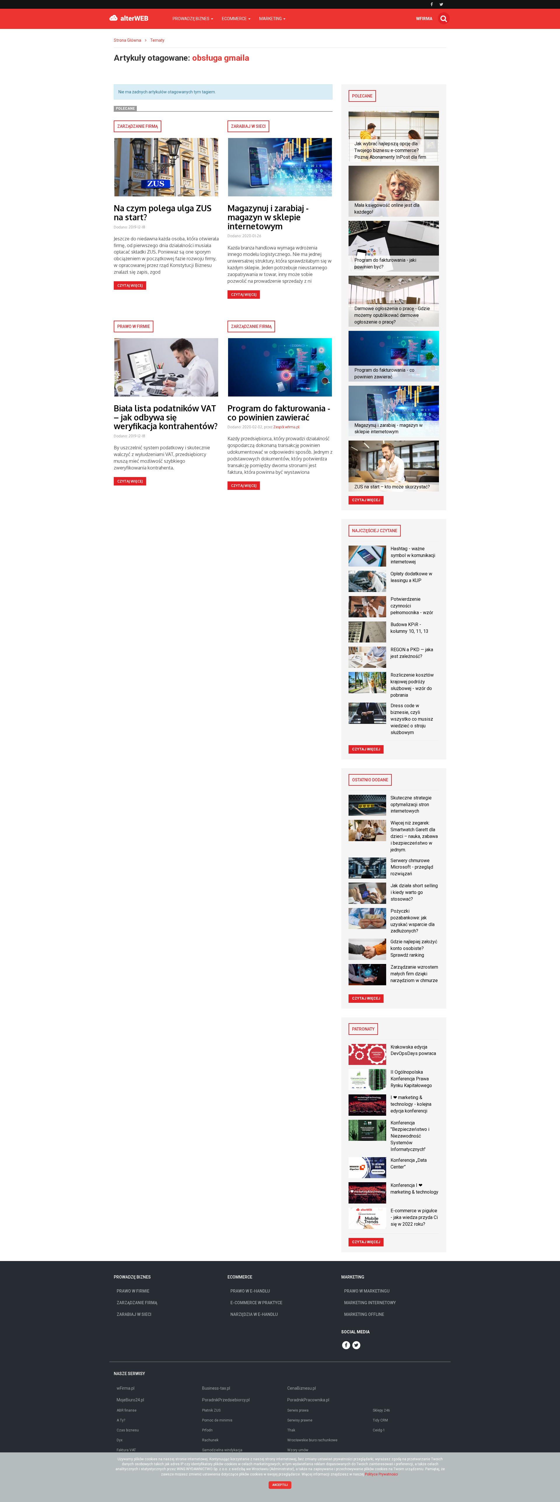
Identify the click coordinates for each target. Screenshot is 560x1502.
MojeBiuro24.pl (130, 1400)
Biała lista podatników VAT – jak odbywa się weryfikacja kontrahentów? (166, 417)
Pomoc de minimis (217, 1420)
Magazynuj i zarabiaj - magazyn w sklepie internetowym (268, 217)
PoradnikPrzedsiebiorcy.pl (226, 1400)
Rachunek (210, 1440)
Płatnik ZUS (211, 1410)
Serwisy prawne (299, 1420)
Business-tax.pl (216, 1388)
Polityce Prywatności (381, 1474)
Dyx (120, 1440)
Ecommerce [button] (235, 18)
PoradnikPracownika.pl (308, 1400)
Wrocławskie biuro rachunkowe (312, 1440)
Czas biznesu (128, 1430)
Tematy (157, 40)
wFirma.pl (125, 1388)
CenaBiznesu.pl (301, 1388)
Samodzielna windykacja (222, 1450)
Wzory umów (297, 1450)
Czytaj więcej (130, 285)
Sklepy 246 (381, 1410)
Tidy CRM (380, 1420)
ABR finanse (126, 1410)
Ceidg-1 (379, 1430)
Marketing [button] (271, 18)
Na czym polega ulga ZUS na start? (162, 212)
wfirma (424, 18)
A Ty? (121, 1420)
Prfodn (207, 1430)
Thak (291, 1430)
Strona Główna (127, 40)
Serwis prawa (298, 1410)
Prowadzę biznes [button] (191, 18)
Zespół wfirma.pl (286, 427)
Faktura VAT (126, 1450)
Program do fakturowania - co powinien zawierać (279, 412)
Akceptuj (280, 1485)
